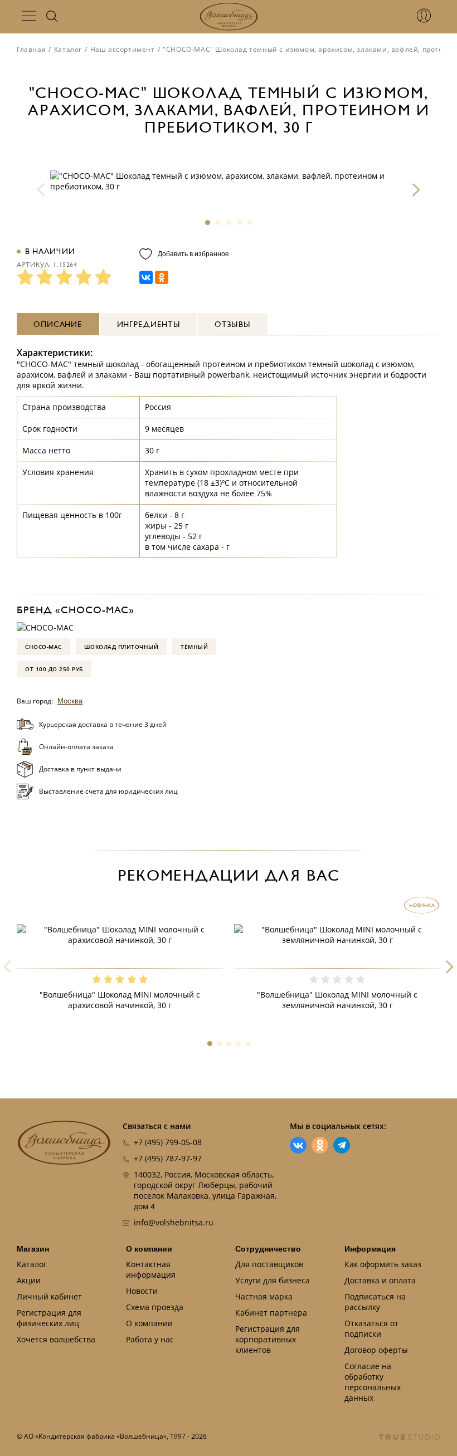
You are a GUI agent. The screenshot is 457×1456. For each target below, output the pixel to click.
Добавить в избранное (193, 254)
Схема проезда (154, 1307)
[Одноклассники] (161, 277)
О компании (149, 1248)
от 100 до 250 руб (54, 669)
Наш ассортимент (122, 49)
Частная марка (264, 1296)
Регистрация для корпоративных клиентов (267, 1339)
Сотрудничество (268, 1248)
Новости (142, 1291)
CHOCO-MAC (43, 647)
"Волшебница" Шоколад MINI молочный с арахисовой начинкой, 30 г (120, 999)
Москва (69, 701)
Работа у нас (150, 1339)
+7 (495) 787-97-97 (168, 1158)
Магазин (33, 1248)
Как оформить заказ (382, 1264)
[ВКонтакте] (146, 277)
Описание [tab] (57, 324)
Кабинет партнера (271, 1312)
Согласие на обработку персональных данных (372, 1382)
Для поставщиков (269, 1264)
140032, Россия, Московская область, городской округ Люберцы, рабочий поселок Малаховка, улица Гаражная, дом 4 (205, 1190)
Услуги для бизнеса (272, 1280)
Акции (29, 1280)
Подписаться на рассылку (375, 1301)
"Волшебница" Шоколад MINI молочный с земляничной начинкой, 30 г (337, 999)
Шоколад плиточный (121, 647)
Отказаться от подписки (371, 1328)
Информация (370, 1248)
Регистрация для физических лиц (49, 1317)
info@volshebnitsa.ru (173, 1222)
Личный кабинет (49, 1296)
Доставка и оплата (380, 1280)
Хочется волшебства (56, 1339)
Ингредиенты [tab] (149, 324)
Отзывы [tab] (232, 324)
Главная (31, 49)
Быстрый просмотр (119, 956)
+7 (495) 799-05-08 (168, 1142)
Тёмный (194, 647)
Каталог (68, 49)
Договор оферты (376, 1350)
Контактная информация (151, 1269)
